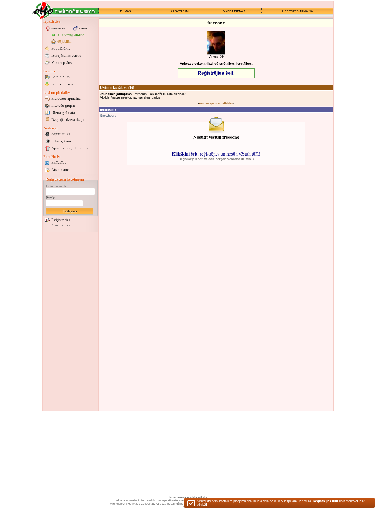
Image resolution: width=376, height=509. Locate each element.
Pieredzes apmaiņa (66, 98)
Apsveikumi (69, 148)
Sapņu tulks (60, 134)
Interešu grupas (63, 105)
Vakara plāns (61, 62)
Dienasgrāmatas (63, 112)
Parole (50, 198)
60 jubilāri (64, 41)
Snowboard (108, 115)
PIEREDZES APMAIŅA (297, 11)
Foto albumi (61, 77)
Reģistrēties (60, 220)
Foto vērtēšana (63, 84)
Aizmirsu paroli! (62, 225)
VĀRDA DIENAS (234, 11)
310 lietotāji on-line (70, 35)
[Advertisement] (70, 321)
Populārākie (60, 48)
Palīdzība (58, 162)
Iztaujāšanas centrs (66, 55)
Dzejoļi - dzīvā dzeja (67, 119)
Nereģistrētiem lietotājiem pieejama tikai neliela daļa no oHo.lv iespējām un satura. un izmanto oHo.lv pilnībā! (281, 502)
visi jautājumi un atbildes (216, 103)
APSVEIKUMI (180, 11)
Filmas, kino (61, 141)
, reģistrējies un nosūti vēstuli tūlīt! (216, 154)
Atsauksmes (60, 169)
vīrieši (84, 28)
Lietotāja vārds (56, 186)
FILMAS (125, 11)
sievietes (58, 28)
